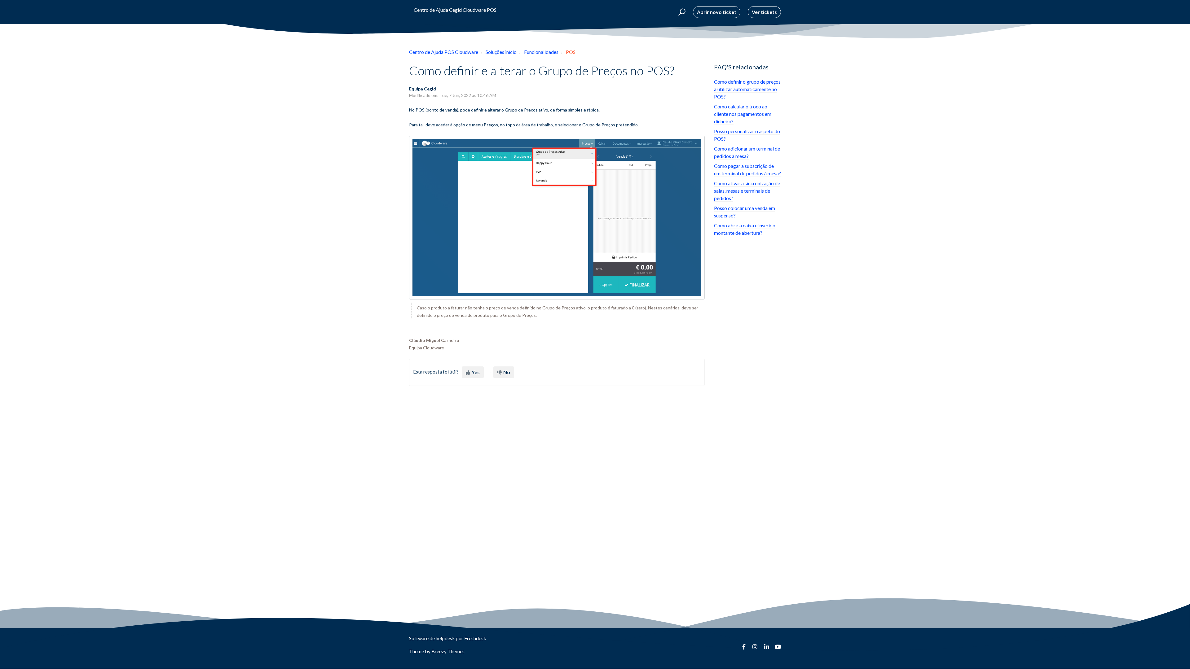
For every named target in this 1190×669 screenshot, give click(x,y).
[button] (681, 12)
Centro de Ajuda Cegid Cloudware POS (455, 10)
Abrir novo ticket (716, 12)
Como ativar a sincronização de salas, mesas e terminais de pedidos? (747, 190)
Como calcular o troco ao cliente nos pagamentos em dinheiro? (742, 113)
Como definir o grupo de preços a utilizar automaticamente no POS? (747, 89)
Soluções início (501, 52)
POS (570, 52)
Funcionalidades (541, 52)
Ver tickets (764, 12)
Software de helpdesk (432, 638)
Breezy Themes (448, 651)
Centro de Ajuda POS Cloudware (443, 52)
